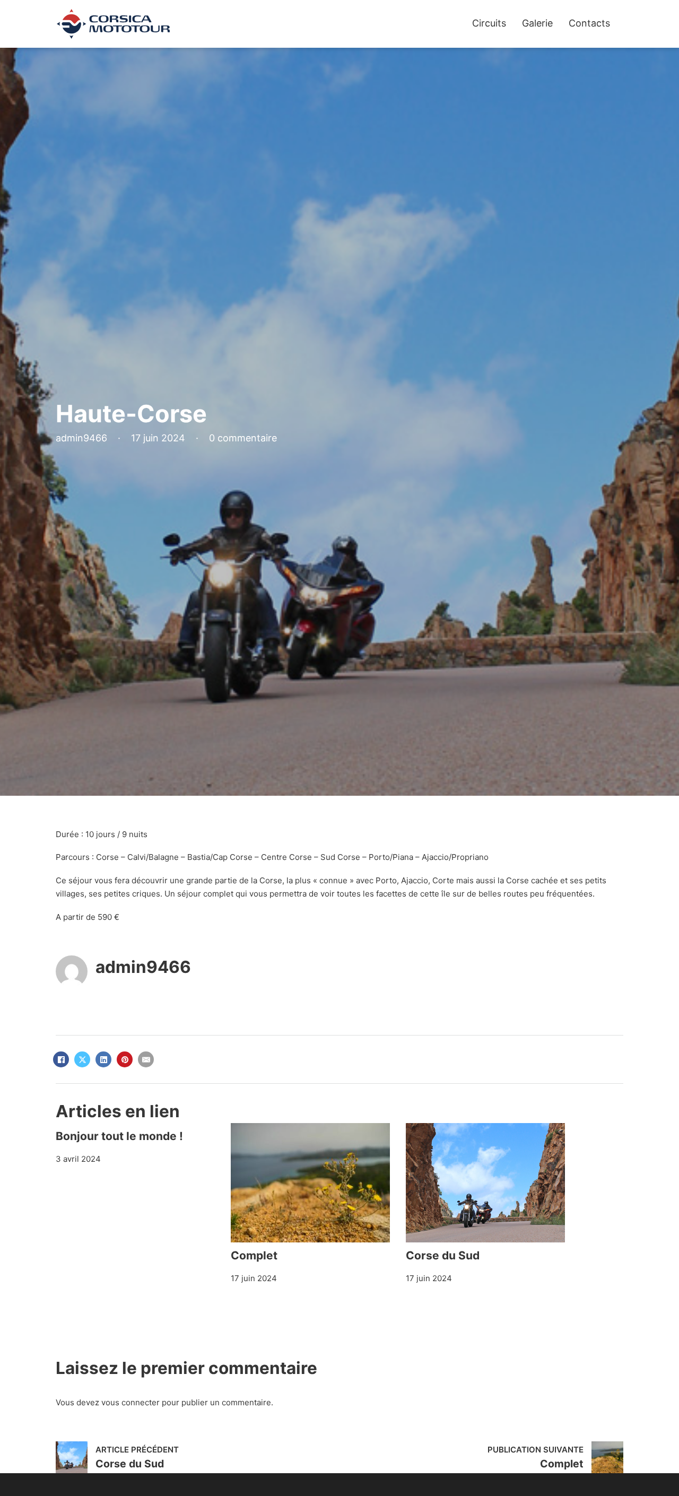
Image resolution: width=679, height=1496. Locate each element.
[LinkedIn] (103, 1059)
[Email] (146, 1059)
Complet (254, 1255)
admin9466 (143, 966)
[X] (82, 1059)
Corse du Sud (443, 1255)
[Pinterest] (125, 1059)
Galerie (537, 23)
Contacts (589, 23)
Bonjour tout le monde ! (119, 1136)
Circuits (489, 23)
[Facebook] (61, 1059)
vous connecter (130, 1402)
